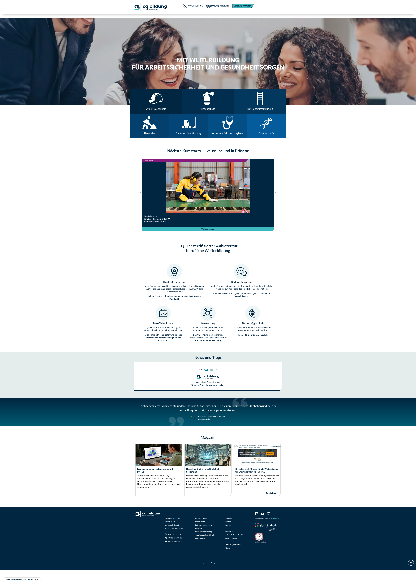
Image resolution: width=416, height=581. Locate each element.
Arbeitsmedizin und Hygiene (205, 535)
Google (276, 518)
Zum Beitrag (271, 493)
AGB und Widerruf (232, 538)
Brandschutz (200, 522)
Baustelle (198, 528)
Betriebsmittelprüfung (203, 525)
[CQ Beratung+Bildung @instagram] (268, 513)
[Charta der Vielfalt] (268, 527)
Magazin (228, 548)
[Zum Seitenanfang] (411, 563)
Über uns (228, 518)
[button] (140, 193)
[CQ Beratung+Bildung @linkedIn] (256, 513)
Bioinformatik (200, 538)
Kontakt (228, 522)
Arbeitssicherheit (201, 518)
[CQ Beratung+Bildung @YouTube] (262, 513)
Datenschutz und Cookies (234, 535)
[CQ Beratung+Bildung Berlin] (149, 514)
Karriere (228, 525)
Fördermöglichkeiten (233, 545)
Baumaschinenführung (203, 531)
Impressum (229, 531)
